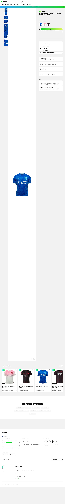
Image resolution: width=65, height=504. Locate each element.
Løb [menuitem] (14, 4)
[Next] (62, 366)
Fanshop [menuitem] (7, 4)
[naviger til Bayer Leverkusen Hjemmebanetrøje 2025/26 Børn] (48, 24)
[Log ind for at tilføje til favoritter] (39, 29)
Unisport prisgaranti (45, 50)
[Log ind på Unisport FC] (60, 1)
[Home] (4, 1)
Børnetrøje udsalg (36, 407)
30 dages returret (45, 48)
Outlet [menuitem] (30, 4)
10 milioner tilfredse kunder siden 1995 (48, 52)
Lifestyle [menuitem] (18, 4)
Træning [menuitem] (11, 4)
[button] (6, 14)
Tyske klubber (28, 407)
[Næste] (34, 359)
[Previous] (60, 366)
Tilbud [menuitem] (27, 4)
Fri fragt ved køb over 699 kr (46, 46)
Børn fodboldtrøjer (20, 407)
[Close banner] (63, 7)
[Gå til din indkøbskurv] (62, 1)
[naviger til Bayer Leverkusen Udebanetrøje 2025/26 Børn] (44, 24)
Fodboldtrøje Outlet (45, 407)
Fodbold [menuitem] (2, 4)
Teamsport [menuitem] (23, 4)
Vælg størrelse (51, 29)
